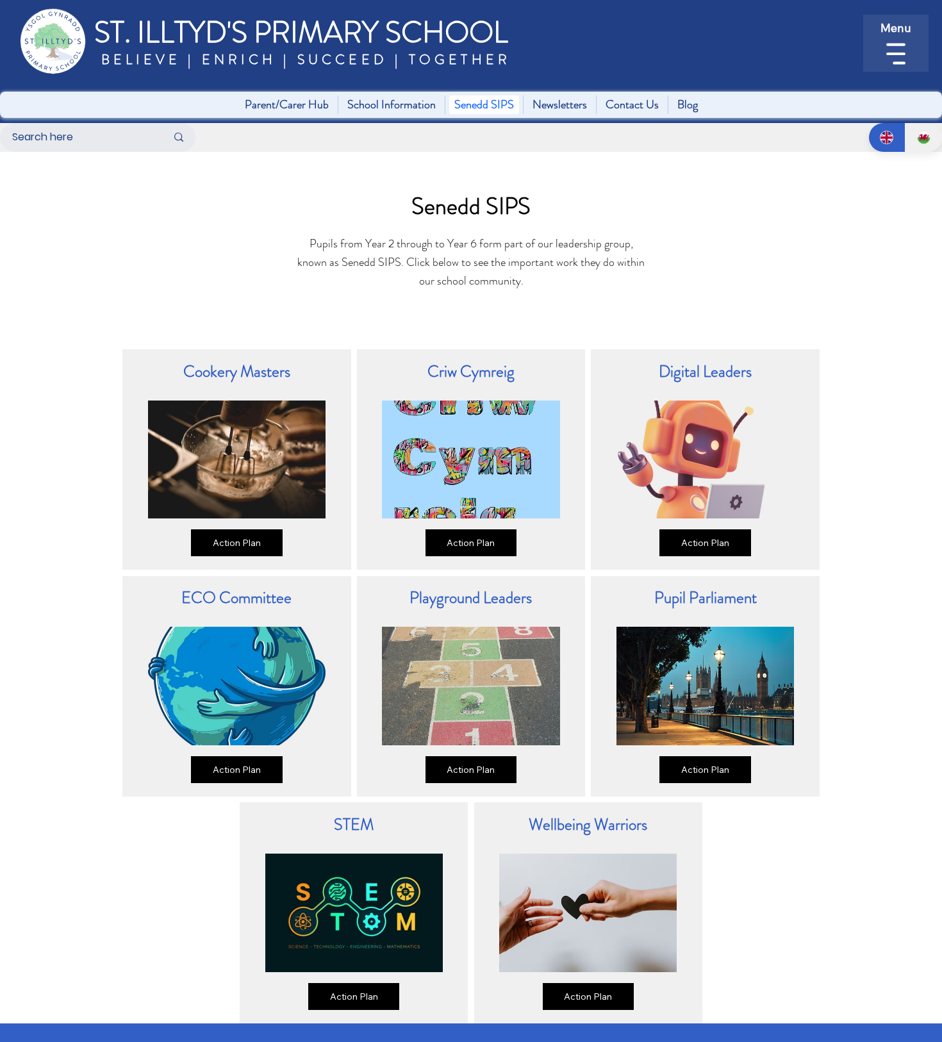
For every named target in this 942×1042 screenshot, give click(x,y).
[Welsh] (923, 137)
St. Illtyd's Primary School (301, 32)
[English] (887, 137)
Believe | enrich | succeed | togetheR (302, 59)
